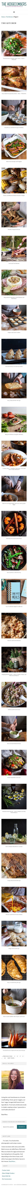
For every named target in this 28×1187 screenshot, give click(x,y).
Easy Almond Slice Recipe (14, 400)
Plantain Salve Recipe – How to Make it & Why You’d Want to (14, 812)
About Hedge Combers (8, 1173)
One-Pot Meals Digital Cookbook (14, 606)
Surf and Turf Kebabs (14, 263)
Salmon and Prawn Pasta (14, 709)
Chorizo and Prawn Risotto (14, 640)
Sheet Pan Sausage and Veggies (14, 161)
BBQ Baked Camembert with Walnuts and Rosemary (14, 298)
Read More (4, 1114)
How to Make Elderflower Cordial (14, 846)
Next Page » (11, 1058)
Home (3, 17)
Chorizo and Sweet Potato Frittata (14, 914)
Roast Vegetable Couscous (14, 777)
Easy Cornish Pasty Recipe (14, 982)
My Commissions (6, 1179)
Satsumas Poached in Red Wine (14, 538)
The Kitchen (9, 17)
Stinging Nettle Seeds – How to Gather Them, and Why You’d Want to (14, 675)
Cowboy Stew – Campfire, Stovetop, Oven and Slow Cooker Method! (14, 469)
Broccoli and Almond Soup (14, 743)
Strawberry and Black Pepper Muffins (14, 127)
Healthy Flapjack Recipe (14, 229)
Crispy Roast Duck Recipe (14, 880)
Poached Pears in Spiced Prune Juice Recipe (14, 1050)
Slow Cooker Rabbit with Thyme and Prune (14, 1016)
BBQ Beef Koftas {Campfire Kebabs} (14, 434)
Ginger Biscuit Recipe (14, 948)
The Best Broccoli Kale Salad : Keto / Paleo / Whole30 (14, 59)
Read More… (12, 1161)
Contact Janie (6, 1170)
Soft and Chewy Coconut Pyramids (14, 366)
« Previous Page (7, 1056)
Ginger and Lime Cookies (14, 332)
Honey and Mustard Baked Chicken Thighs (14, 195)
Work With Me (6, 1176)
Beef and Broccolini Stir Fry (14, 572)
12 (5, 1058)
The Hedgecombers (14, 5)
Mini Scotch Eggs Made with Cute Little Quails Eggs (14, 504)
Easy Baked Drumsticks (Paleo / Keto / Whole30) (14, 93)
